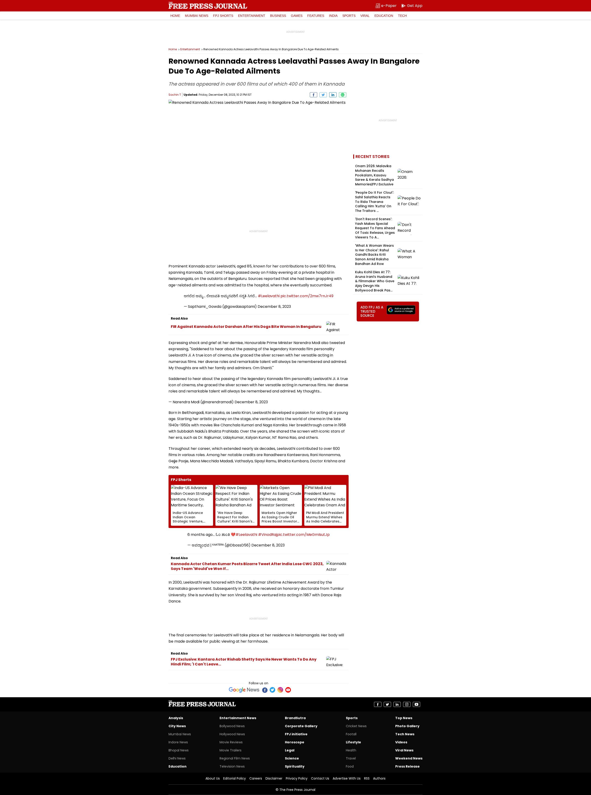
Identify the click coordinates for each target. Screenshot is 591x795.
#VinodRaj (267, 534)
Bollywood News (232, 726)
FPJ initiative (296, 734)
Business (278, 16)
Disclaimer (273, 778)
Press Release (407, 766)
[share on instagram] (406, 704)
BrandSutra (295, 718)
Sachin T (175, 95)
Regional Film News (235, 758)
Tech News (404, 734)
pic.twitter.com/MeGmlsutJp (303, 534)
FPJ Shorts (223, 16)
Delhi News (177, 758)
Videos (401, 742)
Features (315, 16)
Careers (255, 778)
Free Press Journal (208, 5)
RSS (367, 778)
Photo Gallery (407, 726)
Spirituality (295, 766)
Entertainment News (238, 718)
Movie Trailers (230, 750)
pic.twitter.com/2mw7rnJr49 (306, 296)
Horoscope (294, 742)
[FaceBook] (264, 690)
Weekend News (408, 758)
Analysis (176, 718)
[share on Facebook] (313, 94)
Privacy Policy (297, 778)
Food (350, 766)
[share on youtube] (416, 704)
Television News (232, 766)
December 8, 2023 (274, 306)
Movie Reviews (231, 742)
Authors (379, 778)
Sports (349, 16)
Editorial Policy (234, 778)
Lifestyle (353, 742)
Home (175, 16)
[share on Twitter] (323, 94)
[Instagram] (280, 690)
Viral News (404, 750)
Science (292, 758)
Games (296, 16)
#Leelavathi (269, 296)
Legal (289, 750)
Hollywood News (232, 734)
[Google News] (244, 690)
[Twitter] (272, 690)
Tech (402, 16)
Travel (351, 758)
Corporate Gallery (301, 726)
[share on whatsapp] (342, 94)
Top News (403, 718)
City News (177, 726)
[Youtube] (288, 690)
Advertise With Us (347, 778)
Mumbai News (196, 16)
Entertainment (251, 16)
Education (383, 16)
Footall (351, 734)
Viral (365, 16)
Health (351, 750)
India (333, 16)
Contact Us (320, 778)
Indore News (178, 742)
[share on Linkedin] (333, 94)
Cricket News (356, 726)
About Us (212, 778)
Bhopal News (179, 750)
